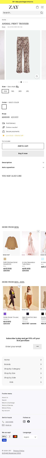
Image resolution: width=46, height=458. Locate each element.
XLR (34, 91)
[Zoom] (37, 76)
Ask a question (8, 167)
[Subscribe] (37, 346)
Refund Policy (6, 408)
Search (4, 400)
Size (9, 86)
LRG (27, 91)
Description (7, 162)
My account (6, 411)
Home (4, 20)
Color (10, 102)
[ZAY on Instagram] (24, 421)
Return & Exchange (8, 403)
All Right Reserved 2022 (11, 453)
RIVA (16, 227)
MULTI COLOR (4, 107)
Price (4, 114)
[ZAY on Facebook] (28, 421)
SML (12, 91)
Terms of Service (7, 405)
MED (20, 91)
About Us (5, 397)
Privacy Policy (18, 451)
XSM (5, 91)
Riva (3, 27)
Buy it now (23, 153)
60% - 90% (19, 281)
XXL (5, 96)
